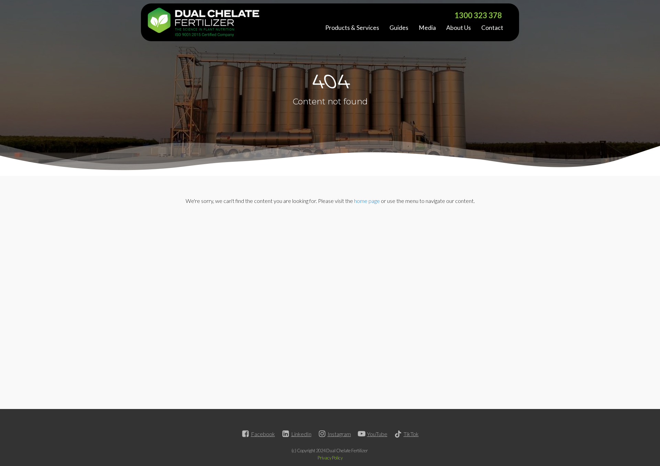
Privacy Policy (330, 458)
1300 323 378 (478, 15)
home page (367, 200)
